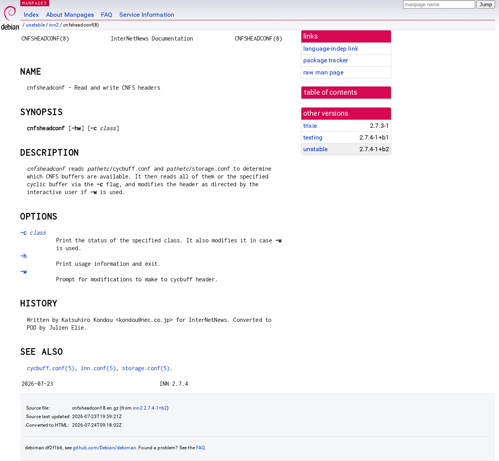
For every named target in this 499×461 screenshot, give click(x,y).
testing (312, 137)
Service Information (146, 14)
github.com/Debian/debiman (104, 447)
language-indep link (330, 48)
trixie (310, 125)
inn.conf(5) (98, 368)
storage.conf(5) (146, 368)
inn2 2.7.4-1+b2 (150, 408)
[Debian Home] (10, 16)
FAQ (106, 14)
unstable (35, 25)
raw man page (323, 72)
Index (31, 14)
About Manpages (70, 14)
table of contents (330, 92)
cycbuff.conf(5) (50, 368)
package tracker (325, 60)
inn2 (54, 25)
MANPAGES (34, 2)
